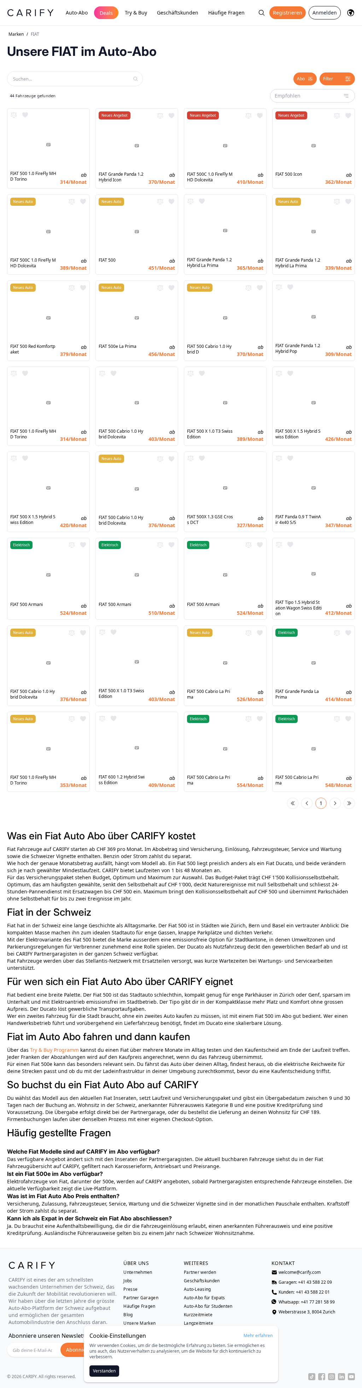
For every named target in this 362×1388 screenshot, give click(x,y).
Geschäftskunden (177, 12)
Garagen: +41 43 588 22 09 (305, 1282)
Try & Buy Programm (54, 1049)
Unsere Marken (139, 1323)
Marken (16, 34)
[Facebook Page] (321, 1376)
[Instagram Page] (331, 1376)
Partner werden (200, 1272)
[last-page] (349, 803)
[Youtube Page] (351, 1376)
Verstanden (104, 1371)
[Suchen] (261, 12)
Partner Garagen (140, 1298)
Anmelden (325, 12)
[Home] (30, 12)
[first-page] (292, 803)
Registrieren (287, 12)
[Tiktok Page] (311, 1376)
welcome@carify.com (300, 1272)
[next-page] (335, 803)
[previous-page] (307, 803)
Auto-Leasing (197, 1289)
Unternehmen (137, 1272)
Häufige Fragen (226, 12)
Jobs (127, 1281)
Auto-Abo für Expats (204, 1298)
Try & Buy (136, 12)
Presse (130, 1289)
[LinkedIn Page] (341, 1376)
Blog (128, 1315)
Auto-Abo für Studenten (208, 1306)
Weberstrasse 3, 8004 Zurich (307, 1312)
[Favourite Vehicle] (25, 114)
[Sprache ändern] (350, 13)
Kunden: (304, 1292)
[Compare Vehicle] (13, 114)
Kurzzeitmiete (198, 1315)
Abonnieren (80, 1349)
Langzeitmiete (198, 1323)
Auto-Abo (77, 12)
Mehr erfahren (258, 1336)
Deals (106, 13)
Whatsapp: (307, 1302)
